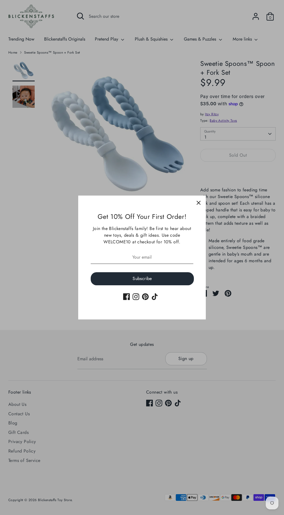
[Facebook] (126, 296)
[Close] (198, 203)
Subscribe (142, 278)
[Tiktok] (154, 296)
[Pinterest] (145, 296)
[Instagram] (136, 296)
